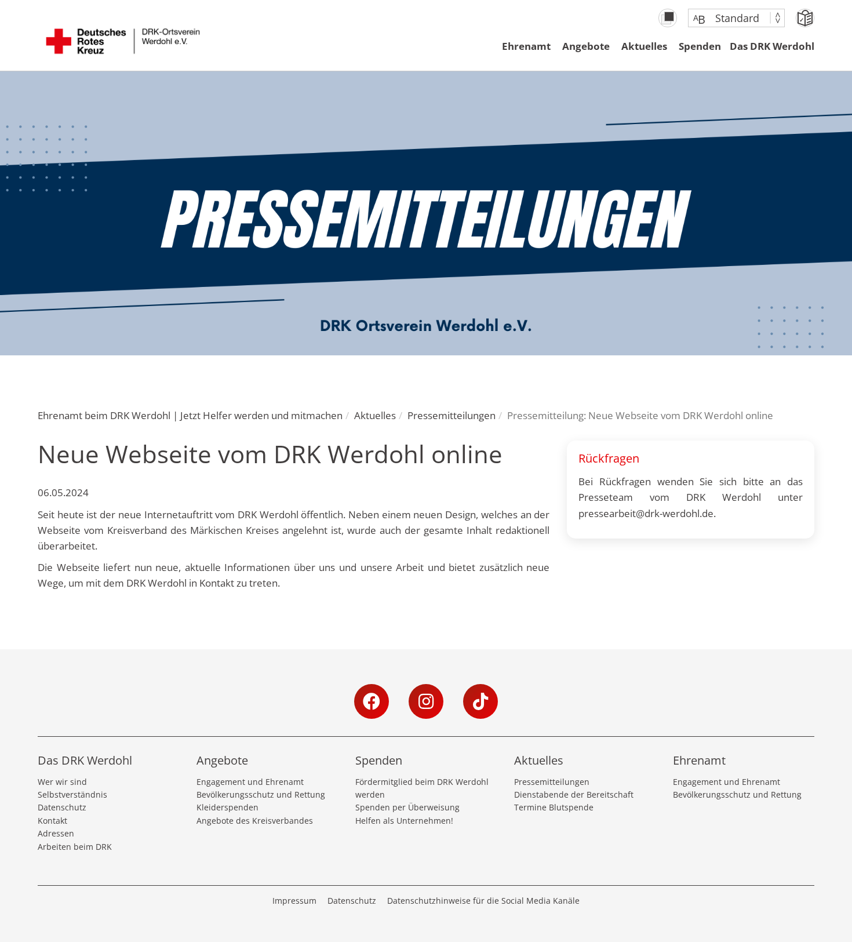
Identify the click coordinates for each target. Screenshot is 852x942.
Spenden (700, 46)
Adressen (56, 833)
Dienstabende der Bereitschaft (573, 794)
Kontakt (52, 820)
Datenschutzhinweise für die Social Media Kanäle (483, 900)
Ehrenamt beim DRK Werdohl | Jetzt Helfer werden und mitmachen (190, 415)
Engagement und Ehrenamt (250, 781)
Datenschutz (62, 807)
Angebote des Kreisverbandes (254, 820)
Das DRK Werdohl (772, 46)
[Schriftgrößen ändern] (731, 18)
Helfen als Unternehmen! (404, 820)
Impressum (294, 900)
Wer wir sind (62, 781)
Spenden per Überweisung (407, 807)
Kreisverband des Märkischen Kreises (193, 530)
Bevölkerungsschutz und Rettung (260, 794)
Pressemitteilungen (451, 415)
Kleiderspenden (227, 807)
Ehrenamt (526, 46)
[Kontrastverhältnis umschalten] (667, 18)
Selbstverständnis (72, 794)
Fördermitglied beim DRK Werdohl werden (422, 788)
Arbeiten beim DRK (75, 846)
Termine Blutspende (554, 807)
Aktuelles (644, 46)
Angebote (586, 46)
